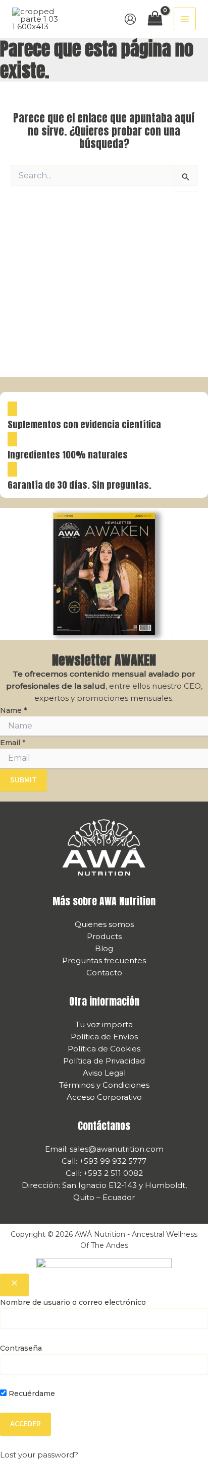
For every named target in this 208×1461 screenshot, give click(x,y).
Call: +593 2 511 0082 (104, 1173)
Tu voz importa (104, 1024)
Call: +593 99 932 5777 (104, 1161)
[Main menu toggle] (185, 19)
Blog (104, 948)
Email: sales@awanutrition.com (104, 1149)
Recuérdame (31, 1393)
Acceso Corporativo (104, 1097)
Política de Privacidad (104, 1061)
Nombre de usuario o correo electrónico (73, 1302)
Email (12, 742)
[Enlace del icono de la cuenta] (130, 19)
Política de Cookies (104, 1048)
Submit (23, 779)
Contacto (104, 972)
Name (13, 710)
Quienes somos (104, 924)
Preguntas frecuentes (104, 960)
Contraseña (21, 1348)
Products (104, 936)
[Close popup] (14, 1285)
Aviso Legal (104, 1073)
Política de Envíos (104, 1036)
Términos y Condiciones (104, 1085)
